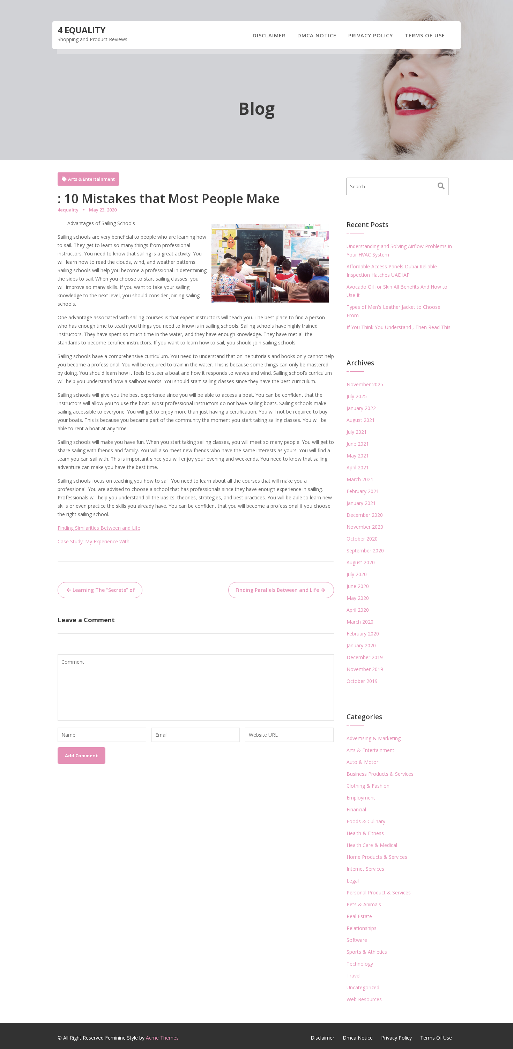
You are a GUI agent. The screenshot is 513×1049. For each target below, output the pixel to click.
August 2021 (361, 420)
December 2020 (365, 515)
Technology (360, 963)
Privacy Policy (370, 35)
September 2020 (365, 550)
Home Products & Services (377, 857)
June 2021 (358, 443)
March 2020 (360, 621)
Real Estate (359, 916)
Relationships (362, 928)
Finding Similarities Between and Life (99, 527)
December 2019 (365, 657)
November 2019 (365, 669)
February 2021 (363, 491)
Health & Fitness (365, 833)
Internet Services (365, 868)
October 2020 (362, 538)
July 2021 (357, 432)
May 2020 (358, 598)
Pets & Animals (364, 904)
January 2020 (361, 645)
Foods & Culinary (366, 821)
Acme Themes (162, 1037)
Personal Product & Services (379, 892)
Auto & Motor (362, 762)
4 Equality (81, 30)
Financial (356, 809)
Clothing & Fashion (368, 785)
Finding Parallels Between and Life (277, 590)
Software (357, 940)
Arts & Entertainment (91, 179)
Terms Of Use (425, 35)
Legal (353, 880)
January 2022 (361, 408)
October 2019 (362, 681)
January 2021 (361, 503)
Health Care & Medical (372, 845)
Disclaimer (269, 35)
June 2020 (358, 586)
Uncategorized (363, 987)
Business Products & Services (380, 774)
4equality (68, 210)
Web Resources (364, 999)
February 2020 (363, 633)
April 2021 (358, 467)
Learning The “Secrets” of (104, 590)
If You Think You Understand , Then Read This (399, 327)
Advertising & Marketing (374, 738)
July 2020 (357, 574)
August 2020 (361, 562)
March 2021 (360, 479)
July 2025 (357, 396)
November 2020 (365, 526)
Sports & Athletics (367, 951)
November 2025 (365, 384)
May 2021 (358, 455)
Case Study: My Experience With (93, 541)
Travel (353, 975)
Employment (361, 797)
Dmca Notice (316, 35)
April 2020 (358, 610)
